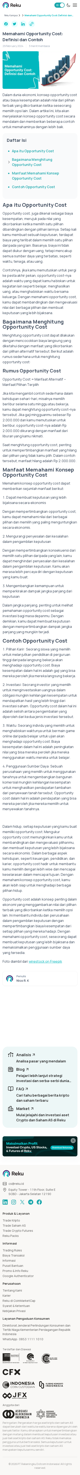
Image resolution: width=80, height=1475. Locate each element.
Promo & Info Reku (15, 1271)
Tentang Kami (12, 1290)
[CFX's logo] (11, 1372)
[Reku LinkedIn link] (5, 1202)
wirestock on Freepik (45, 961)
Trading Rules (12, 1250)
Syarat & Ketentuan (16, 1306)
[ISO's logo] (49, 1358)
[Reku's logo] (12, 5)
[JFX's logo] (15, 1396)
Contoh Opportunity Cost (33, 187)
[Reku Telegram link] (30, 1202)
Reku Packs (11, 1236)
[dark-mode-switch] (68, 5)
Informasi (9, 1260)
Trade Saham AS (14, 1225)
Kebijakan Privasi (14, 1311)
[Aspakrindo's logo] (47, 1414)
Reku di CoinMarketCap (19, 1301)
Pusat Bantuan (13, 1266)
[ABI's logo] (17, 1414)
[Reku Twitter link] (22, 1202)
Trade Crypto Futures (18, 1231)
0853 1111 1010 (31, 1339)
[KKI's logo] (51, 1385)
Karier (7, 1295)
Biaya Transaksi (14, 1255)
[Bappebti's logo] (11, 1358)
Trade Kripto (11, 1220)
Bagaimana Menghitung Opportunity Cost (32, 162)
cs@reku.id (16, 1184)
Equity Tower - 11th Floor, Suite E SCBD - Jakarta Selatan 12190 (32, 1192)
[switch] (59, 5)
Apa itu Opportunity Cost (33, 151)
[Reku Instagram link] (13, 1202)
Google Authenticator (18, 1276)
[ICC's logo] (19, 1384)
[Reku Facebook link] (39, 1202)
